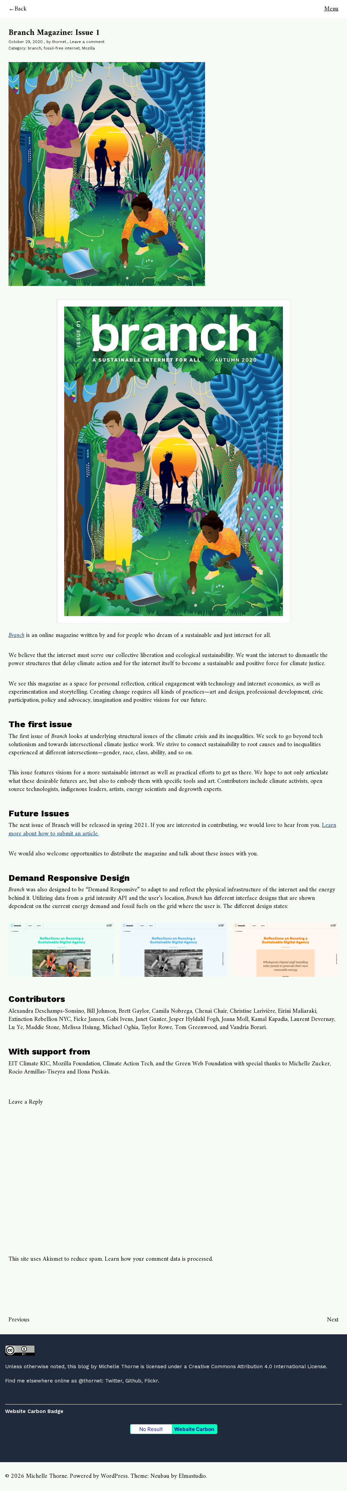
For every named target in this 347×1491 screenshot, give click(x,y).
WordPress (114, 1476)
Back (21, 9)
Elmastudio (192, 1476)
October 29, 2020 (25, 42)
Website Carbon (194, 1429)
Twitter (113, 1381)
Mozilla (88, 48)
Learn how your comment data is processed (158, 1259)
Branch (16, 635)
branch (34, 48)
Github (133, 1381)
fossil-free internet (62, 48)
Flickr (151, 1381)
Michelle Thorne (119, 1366)
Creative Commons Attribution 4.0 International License (257, 1366)
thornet (59, 42)
